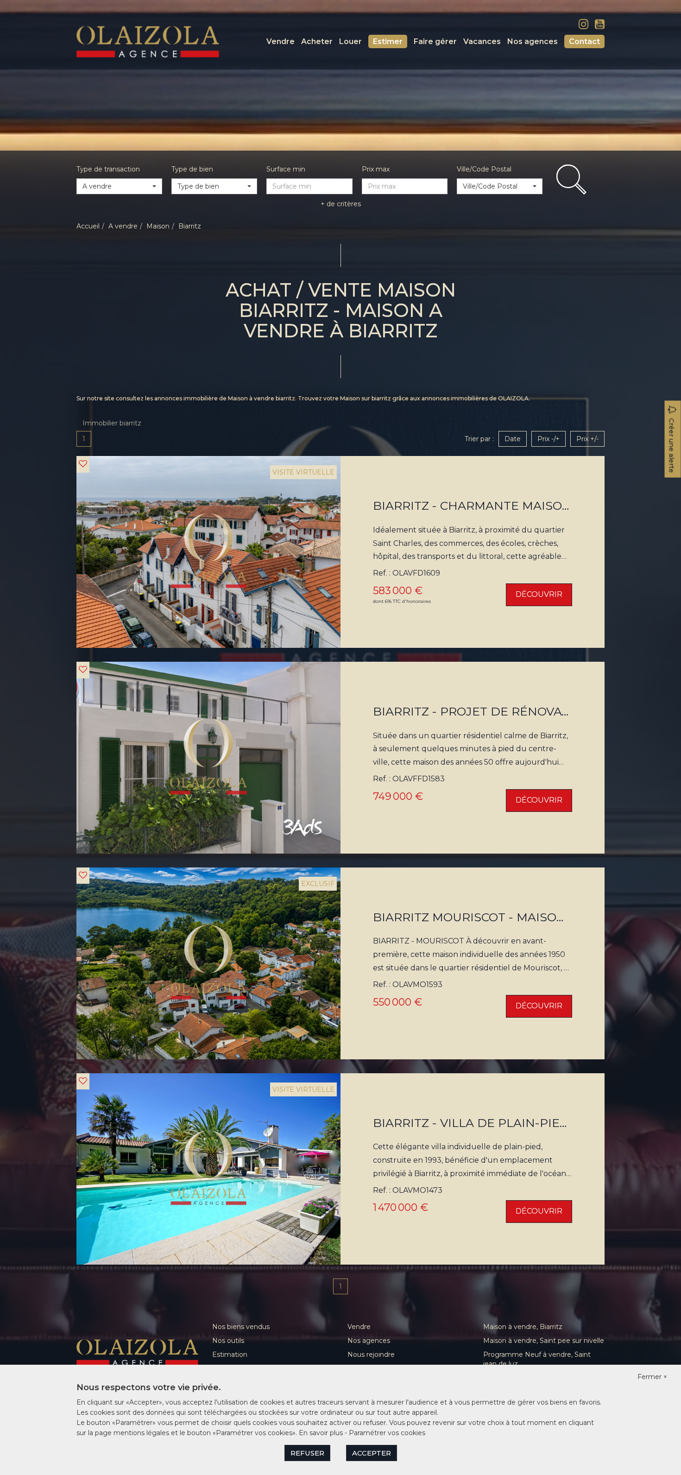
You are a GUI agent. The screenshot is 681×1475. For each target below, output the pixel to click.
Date (512, 439)
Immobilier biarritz (111, 423)
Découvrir (539, 594)
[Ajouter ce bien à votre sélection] (83, 464)
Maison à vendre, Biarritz (522, 1327)
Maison (158, 226)
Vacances (482, 41)
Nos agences (532, 41)
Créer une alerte (672, 445)
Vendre (280, 41)
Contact (584, 41)
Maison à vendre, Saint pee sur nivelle (543, 1340)
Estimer (388, 41)
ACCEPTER (371, 1453)
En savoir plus (322, 1433)
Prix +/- (587, 439)
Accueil (88, 226)
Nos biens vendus (241, 1327)
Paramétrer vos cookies (387, 1433)
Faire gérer (435, 41)
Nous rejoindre (371, 1354)
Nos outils (228, 1340)
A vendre (123, 226)
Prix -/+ (548, 439)
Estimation (229, 1354)
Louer (350, 41)
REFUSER (307, 1453)
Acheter (317, 41)
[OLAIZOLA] (147, 41)
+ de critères (341, 204)
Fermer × (652, 1377)
